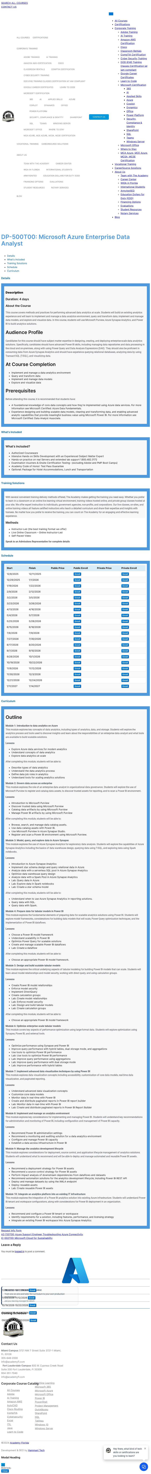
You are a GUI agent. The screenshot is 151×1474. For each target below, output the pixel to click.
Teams (43, 123)
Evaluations (56, 181)
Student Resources (34, 187)
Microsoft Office (33, 129)
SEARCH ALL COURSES (14, 2)
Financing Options (33, 181)
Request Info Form (11, 1230)
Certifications (40, 37)
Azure (72, 99)
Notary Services (60, 187)
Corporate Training (27, 48)
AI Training (52, 57)
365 (31, 99)
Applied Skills (55, 99)
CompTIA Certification (63, 69)
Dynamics (49, 105)
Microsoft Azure (44, 1390)
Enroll (77, 574)
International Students (59, 169)
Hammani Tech (36, 1450)
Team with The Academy (36, 163)
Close (5, 1471)
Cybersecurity (15, 1416)
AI (40, 99)
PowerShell (41, 1401)
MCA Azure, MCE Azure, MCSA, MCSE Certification (49, 135)
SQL (31, 123)
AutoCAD (12, 1405)
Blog (19, 196)
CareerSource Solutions (55, 144)
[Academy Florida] (8, 123)
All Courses (23, 37)
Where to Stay (56, 129)
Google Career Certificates (38, 87)
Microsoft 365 (43, 1386)
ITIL (9, 1424)
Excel (10, 1420)
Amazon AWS (14, 1401)
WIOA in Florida (32, 169)
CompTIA (12, 1412)
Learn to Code (67, 87)
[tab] (11, 255)
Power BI (40, 1398)
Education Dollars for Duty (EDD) (61, 175)
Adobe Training (32, 57)
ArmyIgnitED (30, 175)
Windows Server (61, 123)
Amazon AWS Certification (37, 63)
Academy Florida (19, 1442)
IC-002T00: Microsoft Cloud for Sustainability (26, 1238)
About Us (22, 155)
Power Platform (38, 111)
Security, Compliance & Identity (46, 117)
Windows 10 (41, 1424)
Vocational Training (27, 144)
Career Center (63, 163)
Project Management (46, 1405)
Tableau (39, 1420)
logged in (19, 1251)
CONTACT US (9, 6)
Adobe (10, 1394)
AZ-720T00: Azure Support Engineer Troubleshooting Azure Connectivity (42, 1234)
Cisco (61, 63)
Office (64, 105)
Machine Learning (45, 1382)
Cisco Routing (15, 1409)
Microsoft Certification (36, 93)
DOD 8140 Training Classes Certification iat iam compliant (54, 81)
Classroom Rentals (34, 69)
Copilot (33, 105)
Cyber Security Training (36, 75)
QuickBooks (41, 1409)
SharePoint (76, 117)
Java (9, 1427)
